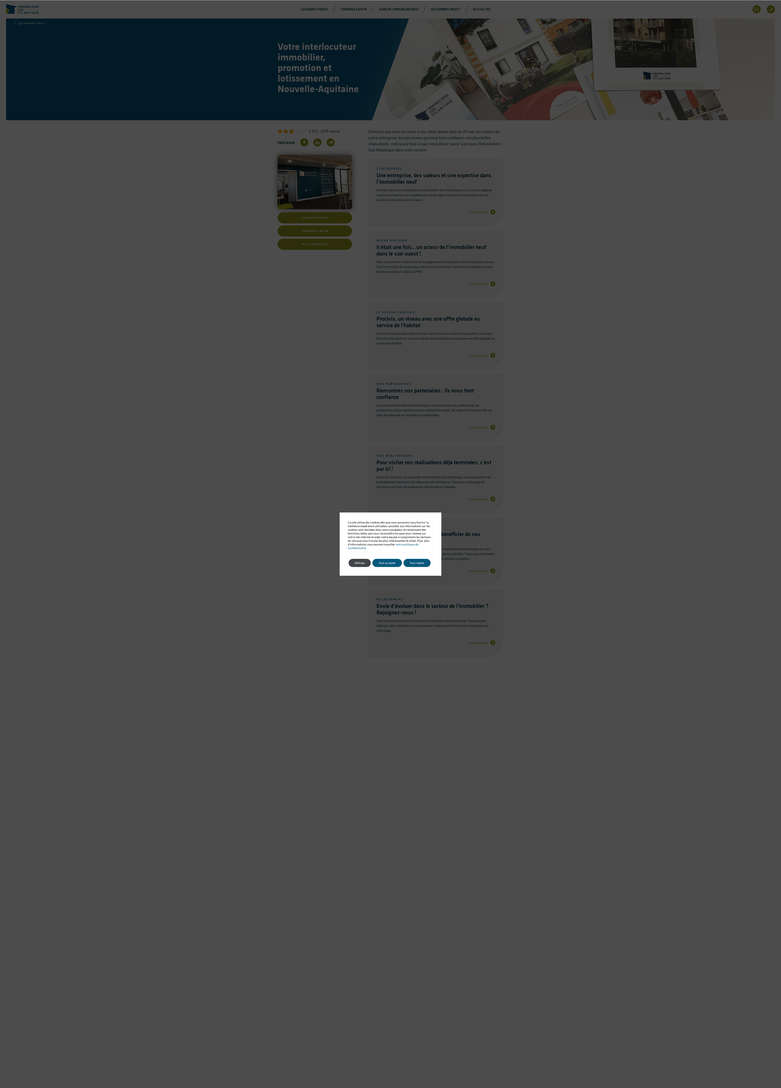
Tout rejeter (417, 563)
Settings (360, 563)
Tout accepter (387, 563)
